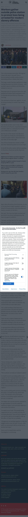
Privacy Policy (22, 289)
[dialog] (14, 258)
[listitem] (14, 255)
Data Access (14, 289)
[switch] (22, 258)
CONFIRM (8, 283)
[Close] (25, 228)
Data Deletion (5, 289)
